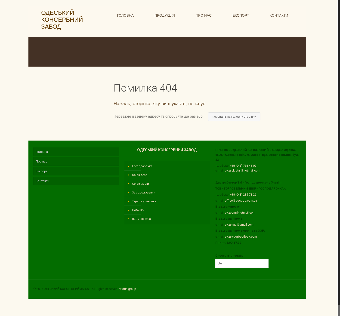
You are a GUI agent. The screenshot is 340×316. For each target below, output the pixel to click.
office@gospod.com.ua (241, 200)
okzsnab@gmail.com (239, 224)
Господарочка (142, 166)
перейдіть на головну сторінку (234, 116)
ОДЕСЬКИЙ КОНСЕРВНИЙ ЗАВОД (60, 19)
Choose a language (229, 255)
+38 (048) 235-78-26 (243, 194)
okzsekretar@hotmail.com (242, 170)
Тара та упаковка (144, 201)
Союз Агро (140, 175)
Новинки (138, 210)
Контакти (42, 181)
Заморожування (143, 192)
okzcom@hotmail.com (240, 212)
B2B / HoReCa (141, 219)
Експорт (41, 171)
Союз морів (140, 183)
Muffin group (127, 289)
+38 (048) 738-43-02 (243, 165)
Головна (42, 151)
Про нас (41, 161)
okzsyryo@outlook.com (241, 236)
